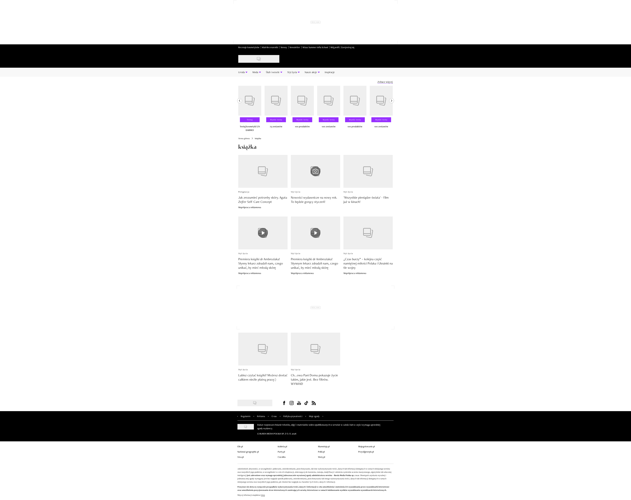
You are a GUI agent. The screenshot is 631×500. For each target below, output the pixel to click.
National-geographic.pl (248, 451)
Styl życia (295, 192)
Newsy (284, 47)
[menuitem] (243, 72)
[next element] (391, 110)
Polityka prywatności (292, 416)
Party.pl (281, 451)
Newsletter (295, 47)
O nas (274, 416)
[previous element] (239, 110)
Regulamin (245, 416)
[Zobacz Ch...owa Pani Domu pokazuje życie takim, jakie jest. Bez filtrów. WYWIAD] (315, 349)
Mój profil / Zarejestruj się (342, 47)
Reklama (261, 416)
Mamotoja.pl (324, 446)
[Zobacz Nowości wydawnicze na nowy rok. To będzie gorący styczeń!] (315, 171)
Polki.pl (321, 451)
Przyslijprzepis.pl (366, 451)
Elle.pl (240, 446)
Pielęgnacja (243, 192)
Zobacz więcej (385, 82)
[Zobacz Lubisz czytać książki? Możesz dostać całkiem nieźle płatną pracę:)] (263, 349)
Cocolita (282, 456)
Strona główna (244, 138)
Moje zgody (314, 416)
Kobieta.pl (282, 446)
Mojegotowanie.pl (366, 446)
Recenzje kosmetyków (248, 47)
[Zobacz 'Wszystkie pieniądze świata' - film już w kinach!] (368, 171)
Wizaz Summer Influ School (315, 47)
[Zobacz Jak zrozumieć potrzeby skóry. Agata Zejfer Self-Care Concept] (263, 171)
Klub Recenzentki (270, 47)
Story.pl (321, 456)
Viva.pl (240, 456)
